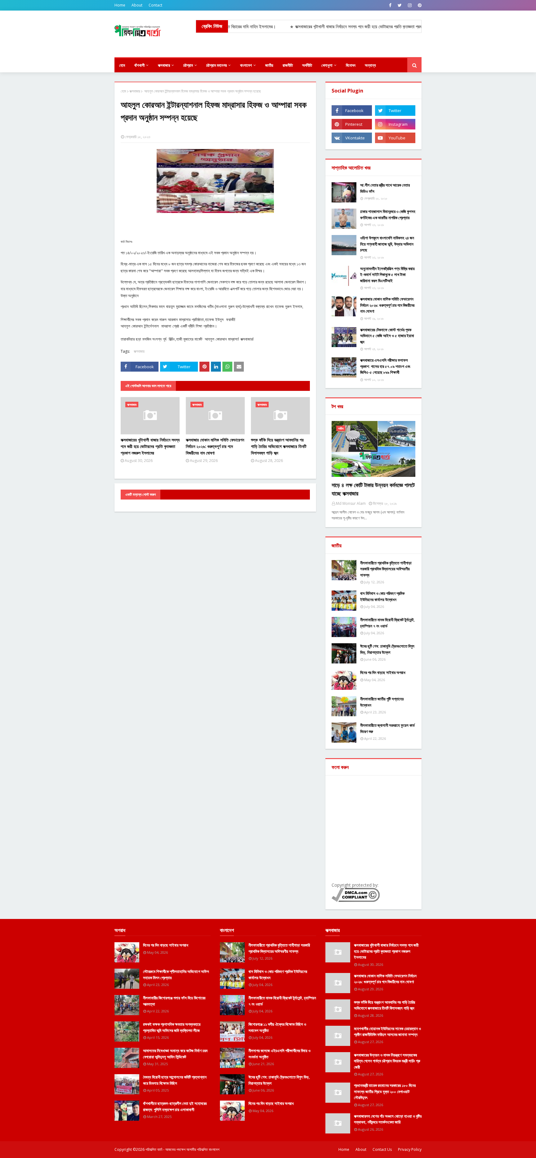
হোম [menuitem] (122, 65)
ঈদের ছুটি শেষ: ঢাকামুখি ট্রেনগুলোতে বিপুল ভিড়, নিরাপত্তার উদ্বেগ (387, 649)
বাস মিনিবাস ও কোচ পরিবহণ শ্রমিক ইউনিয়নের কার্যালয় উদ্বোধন (382, 596)
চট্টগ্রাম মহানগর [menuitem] (216, 65)
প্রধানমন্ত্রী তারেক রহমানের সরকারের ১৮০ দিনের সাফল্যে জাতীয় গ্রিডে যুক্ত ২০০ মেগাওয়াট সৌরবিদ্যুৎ (385, 1091)
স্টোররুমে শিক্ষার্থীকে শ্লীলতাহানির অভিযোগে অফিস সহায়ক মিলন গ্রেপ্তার (176, 974)
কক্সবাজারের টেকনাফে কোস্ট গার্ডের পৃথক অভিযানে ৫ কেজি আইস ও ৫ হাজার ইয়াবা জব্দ (387, 336)
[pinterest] (419, 5)
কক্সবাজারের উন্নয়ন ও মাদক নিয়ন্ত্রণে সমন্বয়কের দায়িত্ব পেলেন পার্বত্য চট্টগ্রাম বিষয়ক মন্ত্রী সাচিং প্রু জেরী (387, 1061)
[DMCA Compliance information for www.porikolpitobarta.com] (356, 900)
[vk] (352, 138)
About (137, 5)
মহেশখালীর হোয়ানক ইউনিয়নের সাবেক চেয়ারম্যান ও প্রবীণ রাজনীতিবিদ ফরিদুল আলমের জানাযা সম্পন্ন (387, 1032)
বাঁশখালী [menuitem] (139, 65)
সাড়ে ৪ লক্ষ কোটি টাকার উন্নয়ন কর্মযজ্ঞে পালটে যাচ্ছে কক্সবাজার (373, 489)
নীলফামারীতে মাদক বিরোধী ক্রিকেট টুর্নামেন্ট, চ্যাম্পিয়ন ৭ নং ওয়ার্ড (387, 623)
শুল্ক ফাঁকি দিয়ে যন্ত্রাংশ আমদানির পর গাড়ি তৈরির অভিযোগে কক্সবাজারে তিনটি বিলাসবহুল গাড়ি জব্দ (278, 446)
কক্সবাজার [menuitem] (164, 65)
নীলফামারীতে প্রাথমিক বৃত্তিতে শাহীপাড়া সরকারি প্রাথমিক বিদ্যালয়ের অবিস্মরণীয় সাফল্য (386, 569)
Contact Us (382, 1149)
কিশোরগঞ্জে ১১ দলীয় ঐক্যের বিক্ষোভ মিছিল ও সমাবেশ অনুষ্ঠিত (277, 1027)
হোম (123, 91)
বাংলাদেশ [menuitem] (246, 65)
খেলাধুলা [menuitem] (327, 65)
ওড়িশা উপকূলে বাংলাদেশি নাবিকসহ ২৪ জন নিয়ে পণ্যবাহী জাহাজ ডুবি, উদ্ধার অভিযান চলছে (387, 244)
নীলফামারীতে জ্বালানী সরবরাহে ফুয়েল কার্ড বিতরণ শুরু (387, 728)
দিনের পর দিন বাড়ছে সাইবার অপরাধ (382, 672)
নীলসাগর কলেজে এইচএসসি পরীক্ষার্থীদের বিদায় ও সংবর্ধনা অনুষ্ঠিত (279, 1054)
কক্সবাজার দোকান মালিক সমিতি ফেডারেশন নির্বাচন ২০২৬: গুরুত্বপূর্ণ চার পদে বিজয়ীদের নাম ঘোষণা (215, 446)
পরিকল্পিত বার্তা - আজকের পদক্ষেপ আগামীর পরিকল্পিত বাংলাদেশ (182, 1149)
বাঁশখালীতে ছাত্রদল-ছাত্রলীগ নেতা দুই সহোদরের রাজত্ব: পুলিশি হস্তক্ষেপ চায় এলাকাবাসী (175, 1106)
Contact (155, 5)
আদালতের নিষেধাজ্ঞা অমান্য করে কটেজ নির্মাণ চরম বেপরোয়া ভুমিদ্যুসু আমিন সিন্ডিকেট (175, 1054)
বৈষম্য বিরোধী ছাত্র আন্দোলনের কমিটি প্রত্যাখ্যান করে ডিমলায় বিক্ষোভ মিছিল (175, 1080)
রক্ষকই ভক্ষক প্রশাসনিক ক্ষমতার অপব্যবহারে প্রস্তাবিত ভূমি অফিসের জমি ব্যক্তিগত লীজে (171, 1027)
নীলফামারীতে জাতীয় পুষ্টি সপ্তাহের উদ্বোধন (382, 702)
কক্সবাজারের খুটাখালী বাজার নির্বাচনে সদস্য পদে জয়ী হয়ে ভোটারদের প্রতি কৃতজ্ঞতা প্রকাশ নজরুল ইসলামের (150, 446)
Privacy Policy (410, 1149)
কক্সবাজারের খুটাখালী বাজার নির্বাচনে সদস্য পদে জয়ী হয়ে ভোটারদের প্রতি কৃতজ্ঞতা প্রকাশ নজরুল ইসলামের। (346, 26)
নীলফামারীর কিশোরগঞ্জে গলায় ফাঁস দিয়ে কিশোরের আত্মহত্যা (174, 1001)
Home (119, 5)
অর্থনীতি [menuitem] (307, 65)
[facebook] (390, 5)
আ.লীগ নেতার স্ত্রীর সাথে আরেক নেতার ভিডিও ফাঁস (385, 188)
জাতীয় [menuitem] (269, 65)
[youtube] (395, 138)
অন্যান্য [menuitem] (370, 65)
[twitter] (399, 5)
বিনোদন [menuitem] (350, 65)
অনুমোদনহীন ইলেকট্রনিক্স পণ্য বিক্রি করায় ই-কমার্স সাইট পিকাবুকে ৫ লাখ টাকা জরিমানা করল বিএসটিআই (387, 274)
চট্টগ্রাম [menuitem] (188, 65)
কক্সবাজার (134, 91)
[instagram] (409, 5)
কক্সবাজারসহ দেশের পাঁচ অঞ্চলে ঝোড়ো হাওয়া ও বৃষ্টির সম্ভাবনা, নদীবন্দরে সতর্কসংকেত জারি (388, 1119)
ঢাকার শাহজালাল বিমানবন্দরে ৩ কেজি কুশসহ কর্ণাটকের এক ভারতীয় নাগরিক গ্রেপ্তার (387, 214)
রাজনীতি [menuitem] (288, 65)
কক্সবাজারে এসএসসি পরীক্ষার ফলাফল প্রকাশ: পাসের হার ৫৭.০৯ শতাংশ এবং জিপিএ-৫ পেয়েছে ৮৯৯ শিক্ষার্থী (385, 366)
